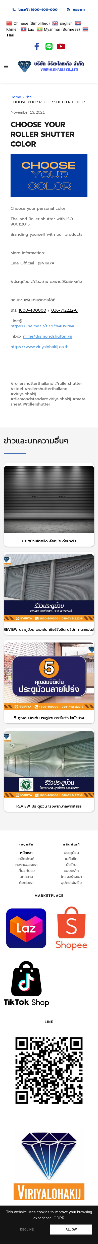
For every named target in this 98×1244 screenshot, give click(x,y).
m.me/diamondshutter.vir (47, 336)
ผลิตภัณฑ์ (26, 858)
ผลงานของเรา (26, 864)
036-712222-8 (64, 310)
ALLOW (71, 1229)
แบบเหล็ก (71, 870)
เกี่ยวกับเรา (26, 870)
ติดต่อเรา (26, 882)
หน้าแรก (26, 852)
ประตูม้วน (71, 852)
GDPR (59, 1218)
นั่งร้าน (71, 864)
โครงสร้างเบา (71, 876)
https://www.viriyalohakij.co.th (40, 347)
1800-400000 (32, 310)
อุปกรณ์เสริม (71, 882)
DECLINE (27, 1229)
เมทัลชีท (71, 858)
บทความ (26, 876)
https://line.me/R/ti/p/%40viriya (42, 326)
